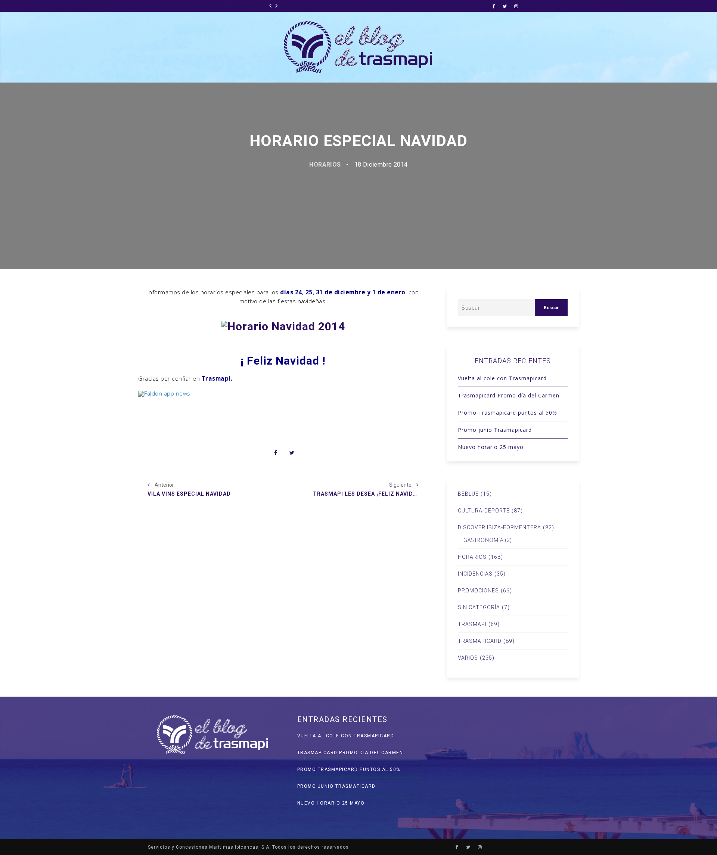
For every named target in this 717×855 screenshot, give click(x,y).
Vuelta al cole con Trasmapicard (502, 378)
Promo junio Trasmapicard (495, 429)
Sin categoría (479, 607)
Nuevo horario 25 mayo (491, 446)
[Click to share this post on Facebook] (275, 453)
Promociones (164, 6)
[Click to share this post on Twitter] (291, 453)
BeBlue (468, 493)
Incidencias (475, 573)
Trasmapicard (480, 641)
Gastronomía (483, 540)
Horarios (325, 164)
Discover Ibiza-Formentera (499, 527)
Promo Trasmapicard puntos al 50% (507, 412)
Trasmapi (472, 624)
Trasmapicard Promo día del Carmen (508, 395)
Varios (468, 657)
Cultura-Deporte (484, 510)
